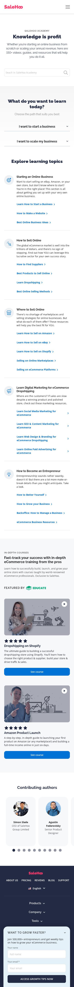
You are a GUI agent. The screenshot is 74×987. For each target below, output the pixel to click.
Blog (51, 880)
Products (35, 903)
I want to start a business (37, 126)
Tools (35, 921)
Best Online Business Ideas (32, 222)
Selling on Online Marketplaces (35, 360)
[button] (13, 850)
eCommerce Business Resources (36, 522)
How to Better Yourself (30, 494)
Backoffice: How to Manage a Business (39, 513)
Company (35, 912)
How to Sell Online (29, 240)
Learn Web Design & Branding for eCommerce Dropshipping (36, 438)
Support (63, 880)
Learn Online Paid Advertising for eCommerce (36, 451)
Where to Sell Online (30, 309)
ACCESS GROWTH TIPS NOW (36, 979)
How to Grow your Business (33, 504)
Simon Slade (20, 822)
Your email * (14, 961)
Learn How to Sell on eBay (32, 342)
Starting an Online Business (35, 176)
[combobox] (37, 888)
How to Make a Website (31, 213)
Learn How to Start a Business (34, 204)
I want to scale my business (37, 141)
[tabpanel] (37, 123)
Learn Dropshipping (28, 282)
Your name (13, 947)
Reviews (40, 880)
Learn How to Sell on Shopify (34, 351)
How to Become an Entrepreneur (38, 471)
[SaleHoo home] (14, 7)
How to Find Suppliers (30, 264)
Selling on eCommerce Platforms (36, 369)
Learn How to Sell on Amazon (34, 333)
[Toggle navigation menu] (68, 7)
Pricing (26, 880)
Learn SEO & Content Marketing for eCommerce (38, 425)
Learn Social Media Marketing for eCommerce (36, 413)
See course (37, 671)
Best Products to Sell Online (33, 273)
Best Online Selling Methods (33, 291)
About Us (12, 880)
